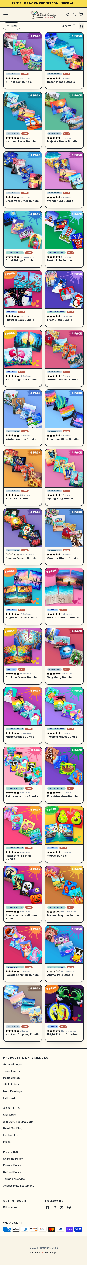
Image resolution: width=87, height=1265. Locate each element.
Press (7, 1142)
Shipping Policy (13, 1159)
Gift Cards (9, 1098)
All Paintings (11, 1085)
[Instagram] (54, 1207)
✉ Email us (10, 1207)
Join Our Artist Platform (18, 1122)
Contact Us (10, 1135)
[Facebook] (47, 1207)
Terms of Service (14, 1179)
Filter (14, 26)
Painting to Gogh (48, 1247)
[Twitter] (61, 1207)
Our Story (9, 1115)
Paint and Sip (11, 1078)
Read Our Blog (12, 1128)
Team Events (11, 1071)
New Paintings (12, 1091)
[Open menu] (6, 15)
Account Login (12, 1064)
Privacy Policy (12, 1165)
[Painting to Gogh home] (43, 14)
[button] (13, 78)
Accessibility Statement (18, 1186)
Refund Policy (12, 1172)
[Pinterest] (69, 1207)
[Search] (68, 14)
